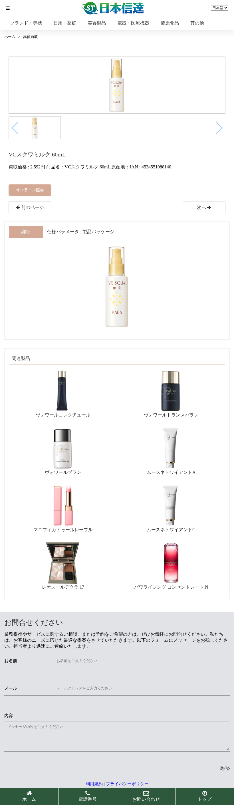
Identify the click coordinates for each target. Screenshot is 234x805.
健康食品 (170, 23)
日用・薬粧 (64, 23)
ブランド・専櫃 (26, 23)
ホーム (9, 37)
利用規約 (94, 784)
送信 (224, 768)
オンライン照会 (30, 190)
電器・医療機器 (133, 23)
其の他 (197, 23)
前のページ (32, 207)
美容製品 (97, 23)
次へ (202, 207)
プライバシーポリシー (127, 784)
